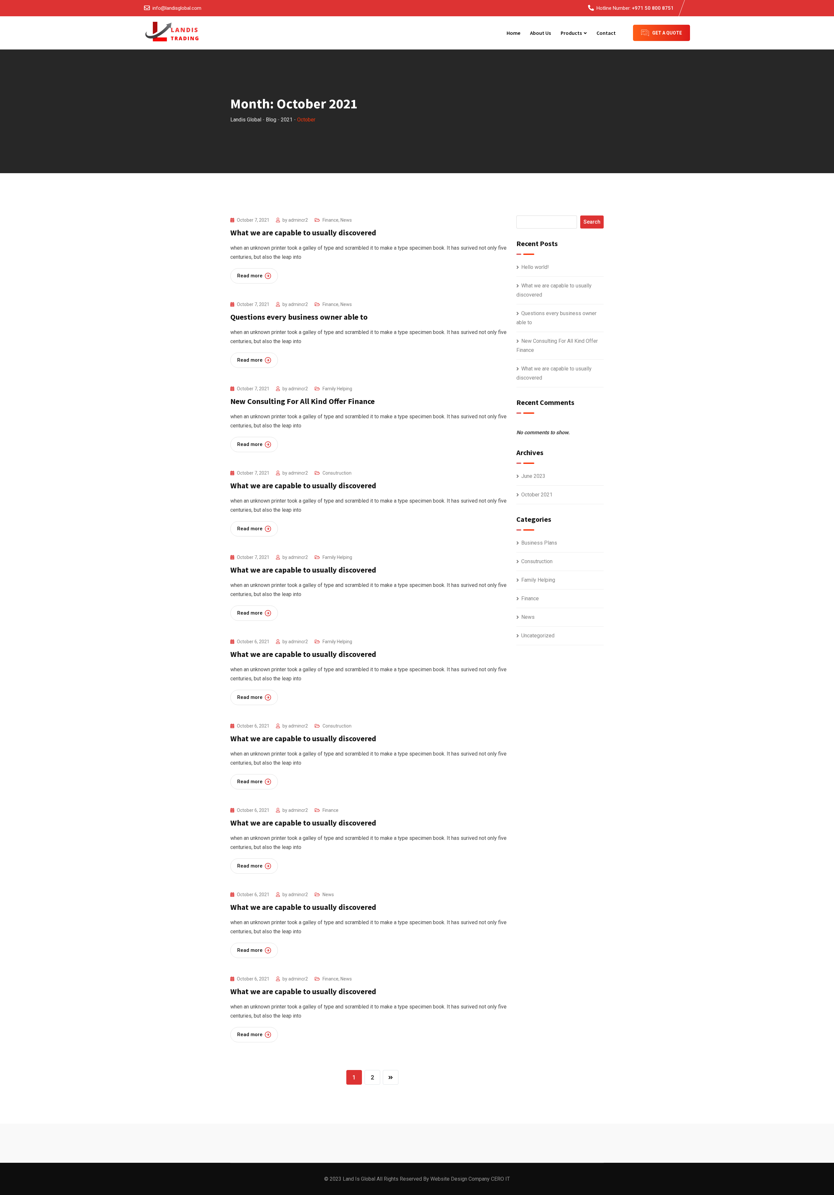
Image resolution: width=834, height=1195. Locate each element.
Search (591, 222)
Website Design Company (460, 1179)
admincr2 (298, 220)
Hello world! (535, 267)
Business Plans (539, 543)
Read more (250, 276)
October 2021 (537, 495)
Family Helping (337, 388)
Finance (330, 220)
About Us (540, 33)
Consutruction (337, 473)
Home (513, 33)
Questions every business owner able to (298, 317)
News (346, 220)
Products (571, 33)
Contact (606, 33)
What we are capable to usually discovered (303, 233)
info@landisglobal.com (176, 8)
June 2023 (533, 476)
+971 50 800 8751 (653, 8)
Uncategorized (537, 635)
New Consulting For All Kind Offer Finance (302, 401)
